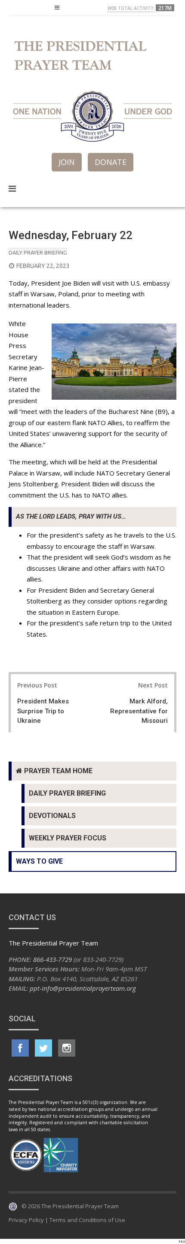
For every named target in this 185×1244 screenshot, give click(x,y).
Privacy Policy (26, 1220)
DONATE (110, 162)
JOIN (67, 162)
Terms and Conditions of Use (87, 1220)
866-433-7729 (52, 959)
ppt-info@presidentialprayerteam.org (83, 988)
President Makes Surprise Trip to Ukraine (43, 711)
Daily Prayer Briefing (38, 252)
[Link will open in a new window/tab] (20, 1048)
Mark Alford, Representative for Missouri (139, 711)
